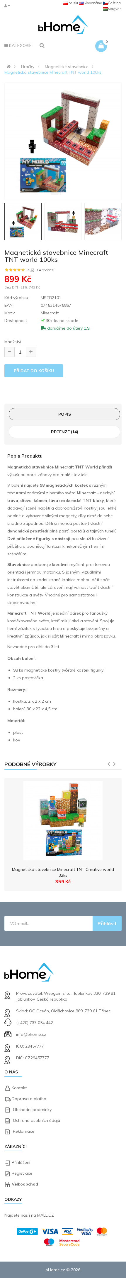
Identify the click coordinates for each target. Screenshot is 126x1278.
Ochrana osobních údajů (36, 1120)
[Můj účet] (8, 6)
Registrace (22, 1173)
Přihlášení (21, 1162)
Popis (64, 414)
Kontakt (19, 1087)
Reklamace (23, 1131)
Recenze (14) (64, 431)
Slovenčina (93, 3)
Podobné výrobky (30, 764)
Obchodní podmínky (32, 1109)
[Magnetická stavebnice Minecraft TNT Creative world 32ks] (63, 819)
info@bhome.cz (31, 1034)
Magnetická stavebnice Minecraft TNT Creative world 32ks (63, 872)
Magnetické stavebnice (66, 67)
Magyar (114, 8)
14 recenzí (45, 270)
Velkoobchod (25, 1184)
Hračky (27, 67)
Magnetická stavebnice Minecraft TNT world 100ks (52, 72)
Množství (12, 341)
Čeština (114, 3)
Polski (73, 3)
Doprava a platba (29, 1098)
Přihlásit (107, 923)
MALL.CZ (45, 1215)
